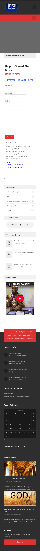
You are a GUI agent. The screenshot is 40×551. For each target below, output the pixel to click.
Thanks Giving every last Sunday (24, 252)
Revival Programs (19, 338)
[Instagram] (21, 17)
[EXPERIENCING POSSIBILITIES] (20, 468)
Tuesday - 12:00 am (20, 243)
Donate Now (12, 74)
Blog (19, 335)
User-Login (30, 338)
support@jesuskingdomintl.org (18, 369)
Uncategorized (11, 206)
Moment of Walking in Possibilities (17, 201)
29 (9, 255)
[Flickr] (15, 17)
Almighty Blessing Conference (23, 264)
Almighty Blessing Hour (14, 192)
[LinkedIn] (18, 17)
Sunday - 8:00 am (20, 255)
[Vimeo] (11, 17)
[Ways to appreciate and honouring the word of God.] (20, 498)
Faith (8, 196)
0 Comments (17, 481)
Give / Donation (27, 335)
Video (9, 210)
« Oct (5, 439)
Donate (20, 542)
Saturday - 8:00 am (20, 266)
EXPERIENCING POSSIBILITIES (15, 479)
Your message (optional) (12, 109)
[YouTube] (8, 17)
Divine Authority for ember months (24, 241)
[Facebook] (5, 17)
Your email (8, 93)
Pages (14, 335)
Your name (8, 85)
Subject (7, 101)
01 (9, 243)
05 (9, 266)
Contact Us (10, 338)
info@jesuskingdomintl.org (17, 372)
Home (9, 335)
